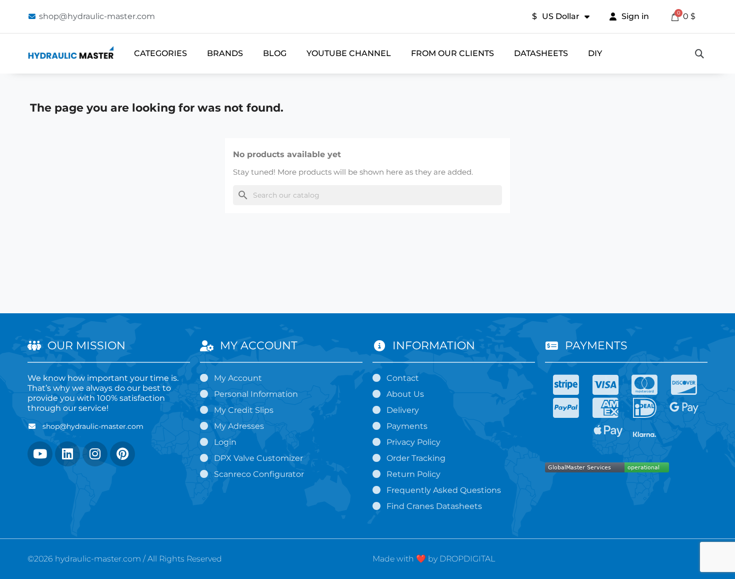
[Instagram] (95, 453)
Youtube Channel (348, 53)
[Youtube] (40, 453)
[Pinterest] (122, 453)
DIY (595, 53)
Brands (225, 53)
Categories (160, 53)
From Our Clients (452, 53)
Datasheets (541, 53)
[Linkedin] (67, 453)
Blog (274, 53)
